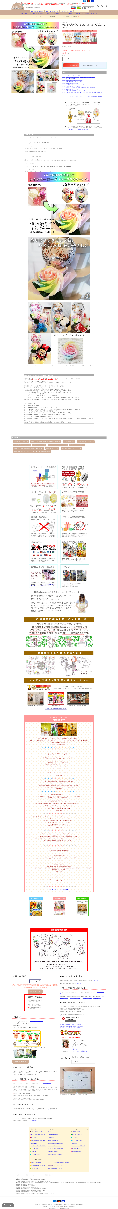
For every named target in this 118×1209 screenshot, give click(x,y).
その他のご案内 (94, 13)
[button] (98, 6)
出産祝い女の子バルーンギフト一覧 (74, 80)
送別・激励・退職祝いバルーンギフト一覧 (75, 90)
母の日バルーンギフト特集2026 (73, 86)
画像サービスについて (53, 1151)
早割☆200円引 (24, 13)
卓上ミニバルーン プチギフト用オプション (92, 96)
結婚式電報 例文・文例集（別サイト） (57, 1165)
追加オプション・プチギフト (81, 11)
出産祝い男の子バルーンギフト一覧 (74, 81)
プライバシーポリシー (77, 1134)
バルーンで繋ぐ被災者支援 (79, 1051)
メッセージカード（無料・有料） (55, 1143)
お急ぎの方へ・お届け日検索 (52, 13)
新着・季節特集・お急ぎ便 (37, 11)
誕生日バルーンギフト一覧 (72, 89)
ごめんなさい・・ (81, 1026)
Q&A (83, 13)
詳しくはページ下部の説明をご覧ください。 (80, 129)
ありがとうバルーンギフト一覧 (73, 75)
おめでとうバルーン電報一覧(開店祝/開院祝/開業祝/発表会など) (80, 77)
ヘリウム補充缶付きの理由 (37, 1131)
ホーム (63, 75)
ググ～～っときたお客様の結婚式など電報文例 (58, 1162)
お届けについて (51, 1137)
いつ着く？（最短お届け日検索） (38, 1146)
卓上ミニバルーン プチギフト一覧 (74, 96)
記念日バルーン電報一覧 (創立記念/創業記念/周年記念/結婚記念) (81, 87)
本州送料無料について (53, 1134)
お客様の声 (77, 13)
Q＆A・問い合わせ (35, 1148)
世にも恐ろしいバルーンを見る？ (55, 1168)
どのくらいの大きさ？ (36, 1162)
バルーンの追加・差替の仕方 (54, 1146)
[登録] (93, 1062)
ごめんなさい (64, 13)
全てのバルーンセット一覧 (52, 11)
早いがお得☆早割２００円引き (55, 1154)
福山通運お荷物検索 (87, 998)
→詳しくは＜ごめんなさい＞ (36, 1021)
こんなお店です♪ (75, 1137)
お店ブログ (75, 1049)
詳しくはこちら (35, 991)
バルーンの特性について (36, 1168)
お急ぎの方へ (34, 1143)
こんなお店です (79, 1024)
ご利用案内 (70, 13)
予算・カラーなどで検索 (66, 11)
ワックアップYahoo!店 (65, 1027)
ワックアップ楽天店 (75, 1027)
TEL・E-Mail (63, 1015)
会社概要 (87, 13)
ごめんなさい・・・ (35, 1154)
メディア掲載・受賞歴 (71, 1026)
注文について (51, 1131)
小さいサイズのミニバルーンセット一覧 (75, 84)
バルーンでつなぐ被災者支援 (78, 1146)
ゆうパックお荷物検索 (75, 998)
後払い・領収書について (53, 1140)
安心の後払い (34, 1137)
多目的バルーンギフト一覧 (72, 83)
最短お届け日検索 (20, 1061)
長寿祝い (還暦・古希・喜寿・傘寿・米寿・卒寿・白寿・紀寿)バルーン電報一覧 (84, 92)
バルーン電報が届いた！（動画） (38, 1165)
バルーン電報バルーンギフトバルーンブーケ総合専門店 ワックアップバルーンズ (55, 1204)
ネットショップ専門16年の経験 (38, 1140)
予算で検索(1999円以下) (71, 78)
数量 (63, 55)
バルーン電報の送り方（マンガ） (38, 1134)
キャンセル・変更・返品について (55, 1148)
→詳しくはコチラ (17, 1029)
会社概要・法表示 (76, 1131)
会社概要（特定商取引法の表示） (67, 1024)
